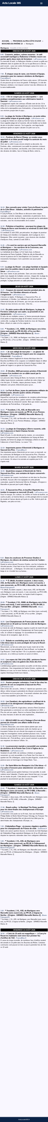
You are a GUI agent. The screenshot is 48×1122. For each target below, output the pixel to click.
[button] (43, 3)
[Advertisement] (24, 23)
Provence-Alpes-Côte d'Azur (27, 41)
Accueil (5, 41)
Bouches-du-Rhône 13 (12, 44)
